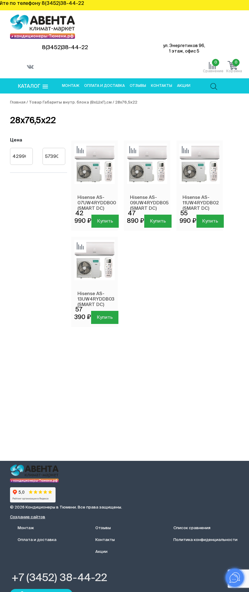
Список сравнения (191, 528)
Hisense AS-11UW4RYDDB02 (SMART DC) (200, 203)
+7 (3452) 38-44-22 (59, 578)
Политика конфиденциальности (205, 540)
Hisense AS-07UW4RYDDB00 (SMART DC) (96, 203)
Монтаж (70, 86)
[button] (33, 87)
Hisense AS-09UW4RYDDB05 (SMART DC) (149, 203)
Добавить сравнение (80, 150)
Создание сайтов (27, 517)
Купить (105, 221)
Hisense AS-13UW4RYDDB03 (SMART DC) (95, 299)
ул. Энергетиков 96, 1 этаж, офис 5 (184, 48)
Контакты (161, 86)
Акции (183, 86)
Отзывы (138, 86)
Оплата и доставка (104, 86)
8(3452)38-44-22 (65, 47)
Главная (18, 102)
